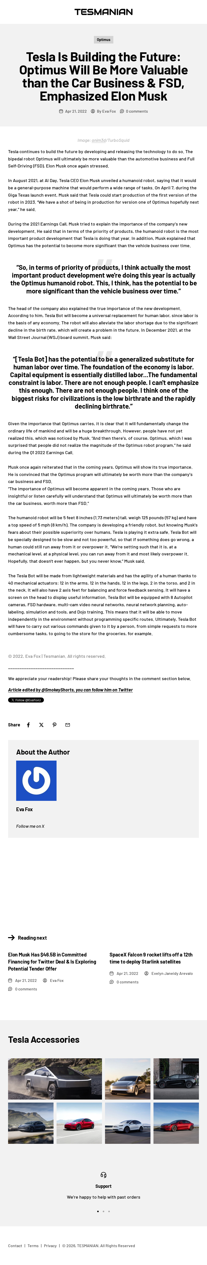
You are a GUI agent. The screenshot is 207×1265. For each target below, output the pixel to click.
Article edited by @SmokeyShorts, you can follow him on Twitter (70, 689)
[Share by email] (68, 725)
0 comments (137, 111)
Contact (15, 1245)
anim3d (99, 140)
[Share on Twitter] (41, 725)
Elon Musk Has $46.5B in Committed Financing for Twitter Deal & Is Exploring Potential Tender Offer (52, 961)
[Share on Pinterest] (54, 725)
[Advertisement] (103, 883)
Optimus (103, 39)
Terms (33, 1245)
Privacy (50, 1245)
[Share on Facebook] (28, 725)
